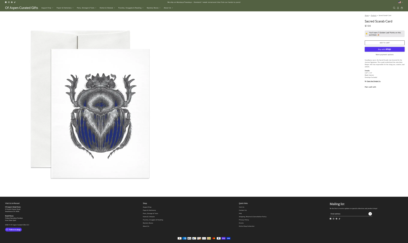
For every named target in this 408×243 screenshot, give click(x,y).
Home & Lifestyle (149, 216)
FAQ (240, 213)
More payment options (385, 54)
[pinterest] (12, 2)
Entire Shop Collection (246, 226)
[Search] (394, 8)
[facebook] (6, 2)
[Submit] (370, 214)
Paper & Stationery (149, 210)
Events (241, 223)
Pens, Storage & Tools (150, 213)
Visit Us (241, 207)
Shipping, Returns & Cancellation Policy (253, 216)
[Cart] (402, 8)
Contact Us (243, 210)
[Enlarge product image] (90, 105)
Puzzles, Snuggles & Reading (153, 220)
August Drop (147, 207)
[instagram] (9, 2)
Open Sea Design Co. (374, 81)
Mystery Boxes (148, 223)
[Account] (398, 8)
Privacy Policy (244, 220)
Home (367, 15)
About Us (146, 226)
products (373, 15)
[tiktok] (15, 2)
